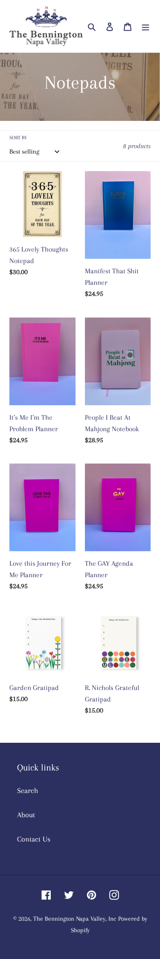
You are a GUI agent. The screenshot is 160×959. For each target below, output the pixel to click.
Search (27, 790)
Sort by (18, 137)
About (26, 814)
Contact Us (33, 839)
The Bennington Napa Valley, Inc (74, 918)
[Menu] (145, 26)
